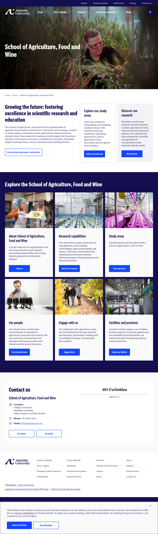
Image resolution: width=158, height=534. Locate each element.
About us (19, 268)
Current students (100, 3)
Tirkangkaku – (19, 485)
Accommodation (74, 477)
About (129, 460)
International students (76, 471)
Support (130, 466)
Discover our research (69, 268)
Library (84, 3)
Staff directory (132, 471)
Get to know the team (19, 352)
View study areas (119, 268)
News (98, 477)
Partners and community (107, 466)
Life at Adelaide (73, 460)
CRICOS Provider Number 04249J (65, 489)
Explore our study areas (94, 153)
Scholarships (42, 477)
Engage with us (69, 352)
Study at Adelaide (44, 460)
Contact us (146, 3)
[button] (150, 505)
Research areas (132, 153)
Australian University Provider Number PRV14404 (27, 489)
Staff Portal (119, 3)
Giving (133, 3)
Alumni (99, 471)
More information (46, 525)
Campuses (71, 466)
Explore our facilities (119, 352)
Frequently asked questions (49, 471)
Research (100, 460)
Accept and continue (19, 525)
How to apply (43, 466)
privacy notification (25, 513)
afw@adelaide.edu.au (31, 423)
